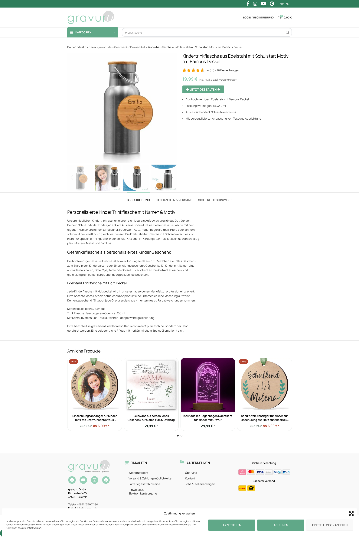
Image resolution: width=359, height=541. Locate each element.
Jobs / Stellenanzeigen (200, 484)
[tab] (138, 198)
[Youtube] (83, 480)
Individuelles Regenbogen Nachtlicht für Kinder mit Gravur (207, 418)
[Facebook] (72, 480)
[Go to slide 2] (181, 435)
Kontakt (190, 478)
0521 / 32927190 (88, 504)
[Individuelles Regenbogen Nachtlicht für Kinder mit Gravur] (208, 385)
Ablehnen (281, 525)
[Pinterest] (106, 480)
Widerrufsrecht (138, 473)
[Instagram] (94, 480)
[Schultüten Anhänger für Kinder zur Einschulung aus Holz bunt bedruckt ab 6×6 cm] (264, 385)
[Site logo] (90, 17)
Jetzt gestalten (203, 89)
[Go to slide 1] (178, 435)
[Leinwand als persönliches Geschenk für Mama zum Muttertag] (151, 385)
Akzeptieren (232, 525)
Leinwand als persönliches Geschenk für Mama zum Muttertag (151, 418)
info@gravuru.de (87, 508)
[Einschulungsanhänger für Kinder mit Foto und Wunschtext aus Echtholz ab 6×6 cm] (94, 385)
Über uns (191, 473)
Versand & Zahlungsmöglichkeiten (151, 478)
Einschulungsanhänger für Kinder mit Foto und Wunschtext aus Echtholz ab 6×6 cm (94, 420)
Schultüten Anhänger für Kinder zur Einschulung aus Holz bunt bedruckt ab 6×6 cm (264, 420)
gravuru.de (104, 47)
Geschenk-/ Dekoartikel (129, 47)
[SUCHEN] (287, 32)
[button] (351, 513)
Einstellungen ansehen (330, 525)
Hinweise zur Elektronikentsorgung (143, 491)
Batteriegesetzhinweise (144, 484)
